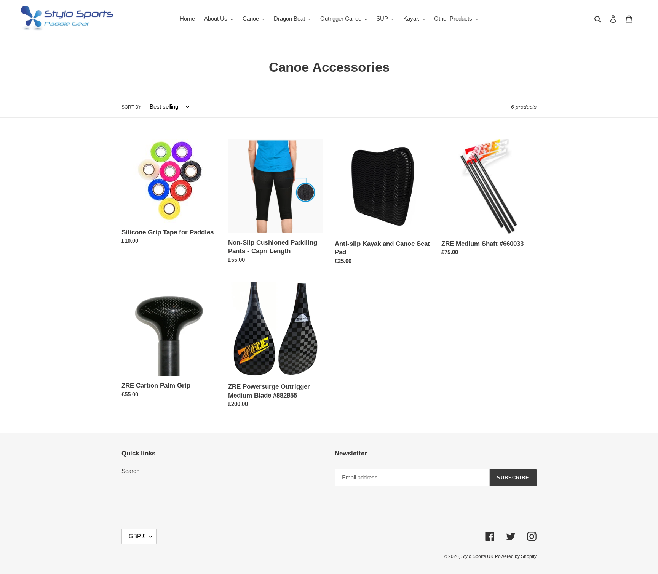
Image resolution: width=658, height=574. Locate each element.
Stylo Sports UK (477, 556)
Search (130, 471)
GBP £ (137, 536)
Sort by (131, 107)
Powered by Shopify (516, 556)
